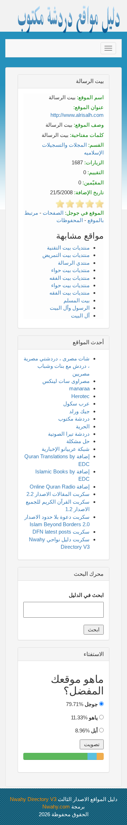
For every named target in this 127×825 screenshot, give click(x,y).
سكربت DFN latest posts (61, 532)
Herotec (80, 396)
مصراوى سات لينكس (66, 381)
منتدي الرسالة (74, 263)
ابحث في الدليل (86, 595)
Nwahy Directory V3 (33, 799)
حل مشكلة (78, 441)
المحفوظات (69, 220)
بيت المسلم (77, 300)
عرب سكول (76, 404)
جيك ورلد (79, 411)
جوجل (91, 704)
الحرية (83, 426)
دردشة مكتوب (74, 419)
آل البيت (80, 316)
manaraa (79, 388)
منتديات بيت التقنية (68, 248)
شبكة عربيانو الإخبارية (66, 449)
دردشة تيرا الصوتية (69, 434)
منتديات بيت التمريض (66, 255)
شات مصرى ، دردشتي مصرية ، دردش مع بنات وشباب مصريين (57, 366)
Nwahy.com (56, 807)
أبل (94, 730)
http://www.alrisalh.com (77, 115)
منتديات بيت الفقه (69, 278)
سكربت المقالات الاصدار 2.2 (58, 494)
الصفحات (53, 213)
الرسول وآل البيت (70, 308)
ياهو (93, 717)
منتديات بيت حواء (70, 270)
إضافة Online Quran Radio (60, 487)
